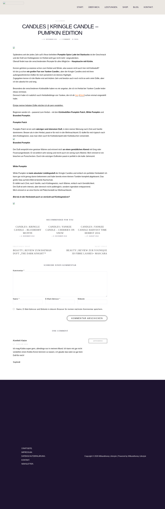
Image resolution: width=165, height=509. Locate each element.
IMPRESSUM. (26, 452)
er (77, 95)
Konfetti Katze (20, 340)
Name (16, 299)
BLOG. (136, 7)
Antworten (98, 341)
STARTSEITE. (26, 448)
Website (81, 299)
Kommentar (18, 270)
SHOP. (125, 7)
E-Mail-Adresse (52, 299)
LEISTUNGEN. (111, 7)
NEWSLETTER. (27, 464)
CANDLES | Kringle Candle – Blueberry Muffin (27, 229)
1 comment (66, 39)
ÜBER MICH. (94, 7)
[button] (160, 7)
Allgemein (60, 21)
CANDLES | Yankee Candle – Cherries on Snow (60, 229)
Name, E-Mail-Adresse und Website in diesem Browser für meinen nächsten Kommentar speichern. (59, 309)
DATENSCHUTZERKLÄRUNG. (33, 456)
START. (80, 7)
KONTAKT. (148, 7)
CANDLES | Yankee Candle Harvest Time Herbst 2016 (92, 229)
